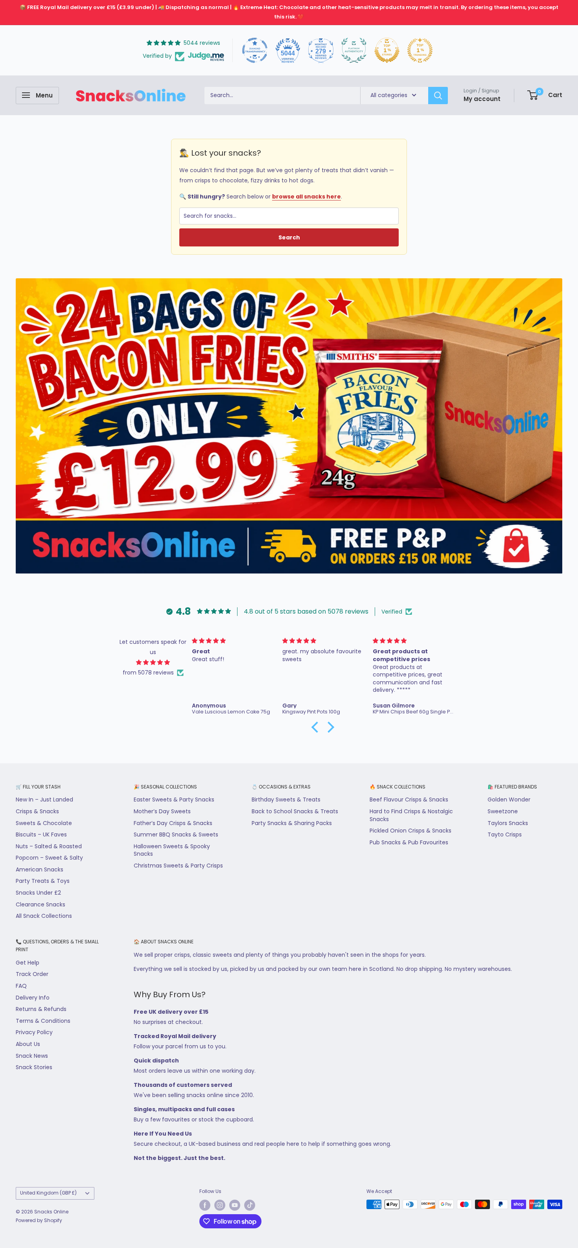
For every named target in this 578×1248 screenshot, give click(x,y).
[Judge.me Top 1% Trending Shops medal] (420, 50)
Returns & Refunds (41, 1009)
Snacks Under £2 (38, 893)
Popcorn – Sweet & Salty (49, 858)
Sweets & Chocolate (44, 823)
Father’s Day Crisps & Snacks (173, 823)
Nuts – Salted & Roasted (49, 846)
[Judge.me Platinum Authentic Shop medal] (353, 50)
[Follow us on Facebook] (204, 1205)
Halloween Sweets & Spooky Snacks (172, 850)
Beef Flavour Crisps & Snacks (409, 799)
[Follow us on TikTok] (249, 1205)
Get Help (27, 963)
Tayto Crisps (505, 834)
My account (482, 98)
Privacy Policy (34, 1032)
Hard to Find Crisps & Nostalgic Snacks (411, 815)
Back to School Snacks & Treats (295, 811)
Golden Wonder (509, 799)
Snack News (32, 1056)
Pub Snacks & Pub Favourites (409, 842)
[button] (316, 727)
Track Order (32, 974)
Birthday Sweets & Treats (286, 799)
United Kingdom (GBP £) (48, 1193)
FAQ (21, 986)
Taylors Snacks (508, 823)
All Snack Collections (44, 916)
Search (289, 237)
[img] (153, 662)
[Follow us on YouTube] (234, 1205)
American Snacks (39, 869)
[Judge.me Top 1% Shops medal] (386, 50)
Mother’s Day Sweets (162, 811)
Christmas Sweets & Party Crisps (178, 865)
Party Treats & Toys (43, 881)
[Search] (438, 95)
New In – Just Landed (44, 799)
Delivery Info (33, 998)
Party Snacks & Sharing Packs (292, 823)
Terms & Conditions (43, 1021)
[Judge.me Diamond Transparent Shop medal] (254, 50)
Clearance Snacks (40, 904)
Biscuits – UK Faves (41, 834)
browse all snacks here (306, 196)
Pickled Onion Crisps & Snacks (410, 830)
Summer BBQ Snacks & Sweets (176, 834)
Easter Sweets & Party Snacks (174, 799)
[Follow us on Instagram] (219, 1205)
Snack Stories (34, 1067)
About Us (28, 1044)
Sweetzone (503, 811)
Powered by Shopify (39, 1220)
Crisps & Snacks (37, 811)
